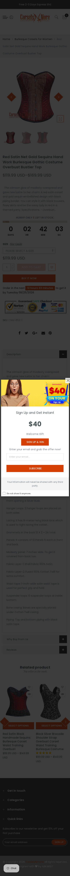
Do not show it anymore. (19, 493)
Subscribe (35, 468)
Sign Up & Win (35, 442)
